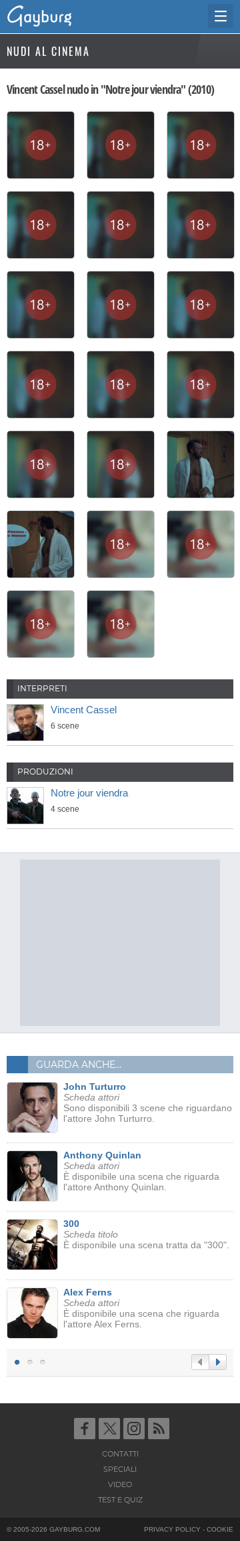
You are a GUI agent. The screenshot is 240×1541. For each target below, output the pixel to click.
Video (120, 1484)
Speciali (120, 1469)
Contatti (120, 1453)
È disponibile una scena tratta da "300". (146, 1234)
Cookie (220, 1529)
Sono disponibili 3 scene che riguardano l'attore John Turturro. (147, 1102)
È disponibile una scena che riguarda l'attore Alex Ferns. (141, 1308)
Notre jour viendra (89, 792)
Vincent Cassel (84, 709)
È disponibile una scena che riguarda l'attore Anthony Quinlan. (141, 1171)
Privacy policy (172, 1529)
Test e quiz (120, 1499)
